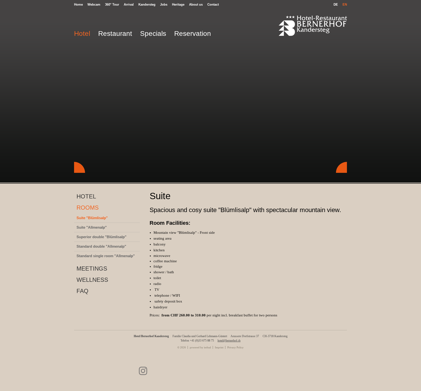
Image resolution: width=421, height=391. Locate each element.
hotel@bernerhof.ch (229, 340)
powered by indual (200, 347)
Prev (79, 167)
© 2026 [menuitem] (181, 347)
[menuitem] (79, 4)
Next (341, 167)
